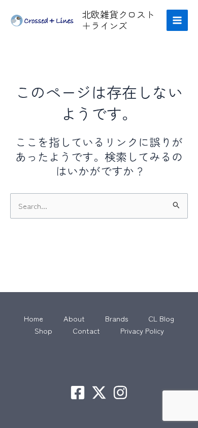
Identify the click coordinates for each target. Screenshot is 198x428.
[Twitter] (99, 392)
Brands (116, 318)
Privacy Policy (142, 330)
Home (33, 318)
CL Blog (161, 318)
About (74, 318)
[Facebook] (77, 392)
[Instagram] (120, 392)
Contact (86, 330)
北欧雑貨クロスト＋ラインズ (118, 20)
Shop (43, 330)
